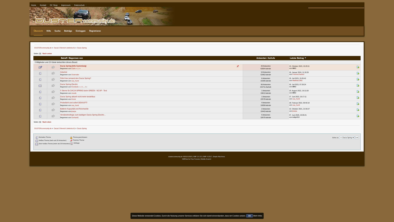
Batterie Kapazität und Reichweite (74, 109)
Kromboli (74, 87)
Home (33, 5)
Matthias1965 (297, 80)
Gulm (73, 68)
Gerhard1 (75, 117)
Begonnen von (76, 58)
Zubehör (63, 72)
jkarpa (73, 111)
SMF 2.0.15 (197, 156)
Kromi (73, 99)
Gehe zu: (335, 137)
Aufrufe (271, 58)
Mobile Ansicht (206, 159)
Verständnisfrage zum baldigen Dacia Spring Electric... (83, 115)
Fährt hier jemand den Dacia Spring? (75, 78)
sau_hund (75, 81)
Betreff (64, 58)
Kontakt (43, 5)
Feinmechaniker (298, 74)
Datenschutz (79, 5)
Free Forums (195, 159)
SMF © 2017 (207, 156)
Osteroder (75, 75)
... (84, 87)
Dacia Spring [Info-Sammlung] (73, 66)
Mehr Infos (257, 216)
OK (249, 216)
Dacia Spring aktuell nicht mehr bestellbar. (77, 97)
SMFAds (185, 159)
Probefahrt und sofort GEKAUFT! (73, 103)
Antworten (261, 58)
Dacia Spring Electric (69, 84)
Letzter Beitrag (297, 58)
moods (73, 93)
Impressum (65, 5)
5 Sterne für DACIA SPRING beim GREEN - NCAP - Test (83, 91)
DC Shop (54, 5)
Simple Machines (219, 156)
